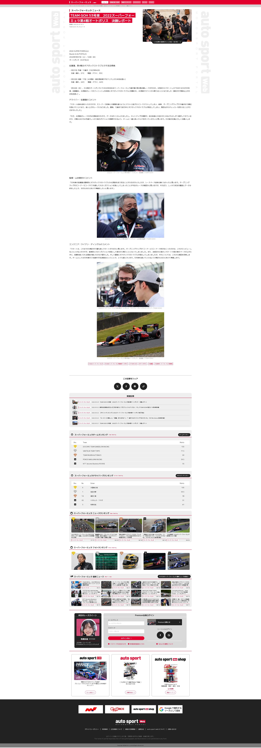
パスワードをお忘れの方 (118, 644)
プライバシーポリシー (92, 729)
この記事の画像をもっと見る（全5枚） (166, 42)
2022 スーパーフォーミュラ (96, 363)
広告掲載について (116, 729)
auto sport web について (156, 729)
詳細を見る (130, 692)
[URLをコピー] (143, 386)
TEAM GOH (134, 363)
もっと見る (90, 692)
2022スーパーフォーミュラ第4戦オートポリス (117, 363)
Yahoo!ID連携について (165, 644)
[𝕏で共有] (117, 386)
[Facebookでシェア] (126, 386)
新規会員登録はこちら (137, 644)
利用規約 (105, 729)
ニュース (104, 2)
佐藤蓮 (151, 363)
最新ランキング (126, 2)
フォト (151, 2)
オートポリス (143, 363)
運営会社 (141, 729)
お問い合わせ (172, 729)
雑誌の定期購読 (130, 729)
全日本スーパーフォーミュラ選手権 (164, 363)
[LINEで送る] (134, 386)
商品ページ (170, 692)
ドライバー (137, 2)
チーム (145, 2)
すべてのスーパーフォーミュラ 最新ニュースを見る (173, 576)
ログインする (125, 638)
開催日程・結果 (114, 2)
